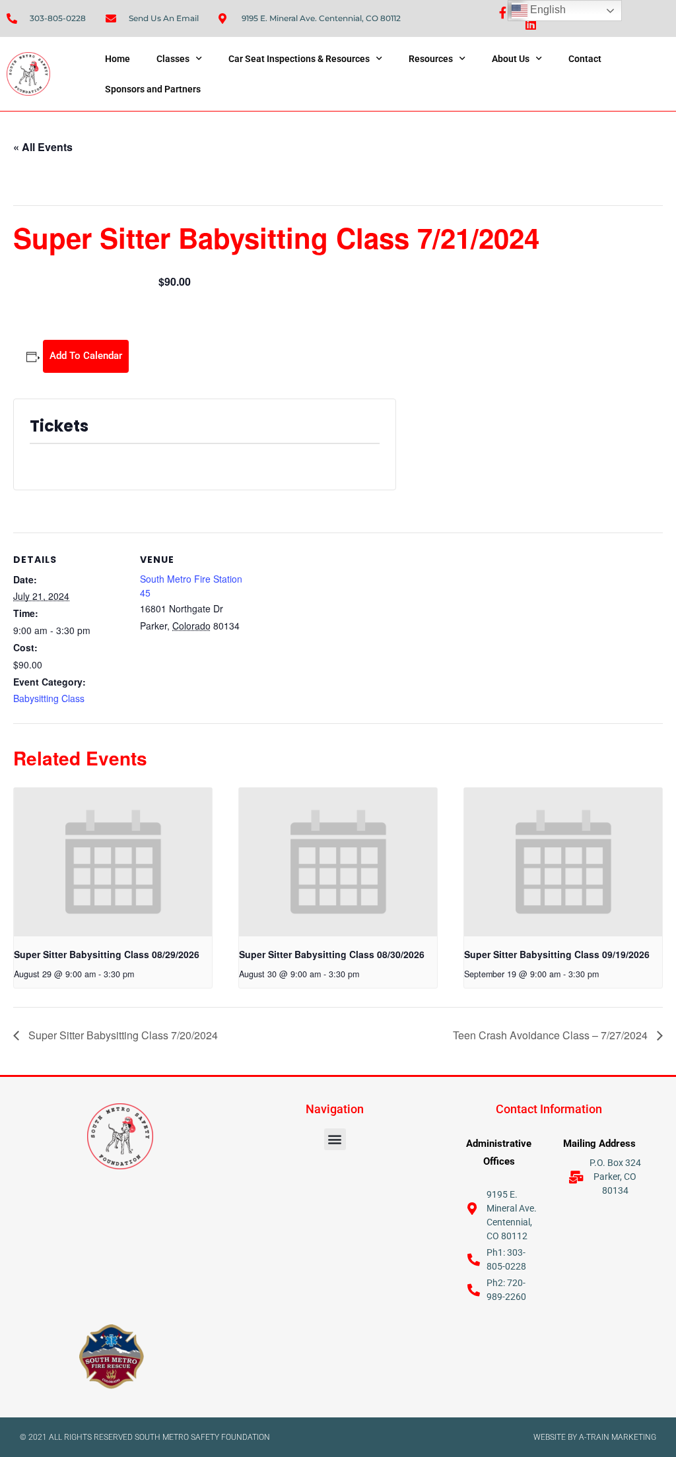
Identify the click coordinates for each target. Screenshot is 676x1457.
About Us (510, 58)
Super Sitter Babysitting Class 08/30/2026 (331, 954)
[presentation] (113, 862)
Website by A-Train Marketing (594, 1437)
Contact (584, 58)
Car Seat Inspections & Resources (299, 58)
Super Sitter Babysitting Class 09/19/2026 (557, 954)
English (546, 9)
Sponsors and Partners (153, 89)
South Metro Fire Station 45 (191, 585)
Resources (431, 58)
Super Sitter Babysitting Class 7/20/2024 (122, 1035)
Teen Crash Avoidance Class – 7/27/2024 (551, 1035)
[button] (335, 1139)
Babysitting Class (48, 698)
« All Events (43, 146)
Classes (172, 58)
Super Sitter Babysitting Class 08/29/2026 (106, 954)
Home (117, 58)
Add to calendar (86, 356)
